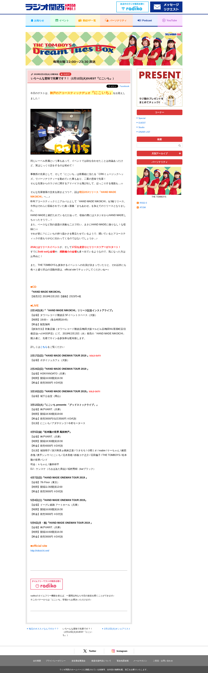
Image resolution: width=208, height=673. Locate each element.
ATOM (143, 207)
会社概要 (37, 661)
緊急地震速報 (123, 661)
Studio (141, 127)
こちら (44, 347)
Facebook (124, 86)
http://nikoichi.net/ (39, 550)
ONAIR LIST (144, 132)
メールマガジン (140, 661)
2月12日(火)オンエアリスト (117, 628)
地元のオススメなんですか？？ (44, 628)
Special (141, 118)
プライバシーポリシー (56, 661)
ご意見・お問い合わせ (163, 661)
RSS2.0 (143, 203)
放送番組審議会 (78, 661)
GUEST (142, 123)
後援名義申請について (101, 661)
